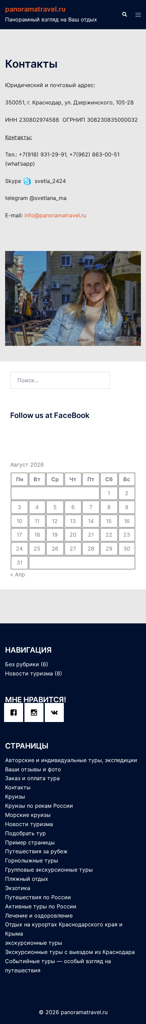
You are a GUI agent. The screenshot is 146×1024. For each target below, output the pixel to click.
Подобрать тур (25, 833)
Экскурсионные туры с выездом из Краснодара (70, 952)
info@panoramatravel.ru (55, 215)
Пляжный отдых (26, 878)
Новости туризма (29, 673)
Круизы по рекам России (39, 805)
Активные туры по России (40, 906)
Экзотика (17, 888)
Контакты (18, 787)
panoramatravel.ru (35, 9)
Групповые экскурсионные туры (49, 869)
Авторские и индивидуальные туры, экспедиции (71, 760)
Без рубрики (22, 664)
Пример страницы (30, 842)
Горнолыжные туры (31, 860)
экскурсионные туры (33, 942)
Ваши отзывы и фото (33, 769)
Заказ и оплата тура (32, 778)
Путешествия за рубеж (36, 851)
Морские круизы (28, 814)
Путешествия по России (38, 897)
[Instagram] (35, 712)
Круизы (15, 796)
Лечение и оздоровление (39, 915)
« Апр (17, 574)
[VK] (56, 712)
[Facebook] (15, 712)
